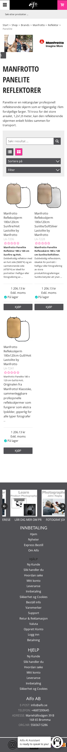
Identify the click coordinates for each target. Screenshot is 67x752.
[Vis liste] (9, 151)
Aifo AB (33, 698)
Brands (25, 25)
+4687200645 (40, 710)
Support (33, 613)
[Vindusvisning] (18, 151)
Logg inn (33, 634)
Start (5, 25)
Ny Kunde (33, 564)
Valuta (33, 624)
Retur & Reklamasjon (33, 618)
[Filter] (57, 141)
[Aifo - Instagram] (7, 745)
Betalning (33, 640)
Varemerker (34, 608)
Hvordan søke (33, 575)
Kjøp (18, 307)
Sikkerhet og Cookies (34, 597)
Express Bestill (33, 545)
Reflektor (53, 25)
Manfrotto (39, 25)
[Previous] (4, 506)
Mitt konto (34, 581)
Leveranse (33, 586)
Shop (15, 25)
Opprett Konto (33, 629)
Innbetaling (33, 591)
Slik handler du (34, 570)
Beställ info (33, 602)
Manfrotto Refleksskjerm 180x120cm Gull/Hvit (17, 351)
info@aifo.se (39, 705)
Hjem (33, 534)
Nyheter (33, 539)
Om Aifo (33, 550)
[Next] (62, 506)
